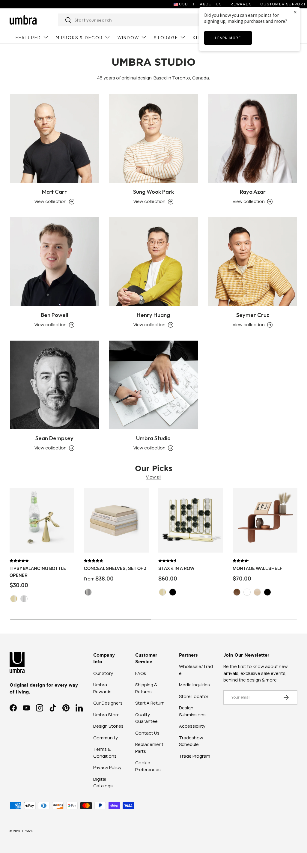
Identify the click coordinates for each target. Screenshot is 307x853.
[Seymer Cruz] (252, 261)
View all (153, 477)
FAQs (140, 673)
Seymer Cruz (252, 314)
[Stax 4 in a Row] (190, 520)
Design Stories (108, 726)
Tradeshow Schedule (191, 741)
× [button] (295, 12)
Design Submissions (192, 711)
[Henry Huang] (153, 261)
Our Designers (108, 703)
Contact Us (147, 733)
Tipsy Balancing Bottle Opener (38, 571)
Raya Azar (253, 191)
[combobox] (143, 19)
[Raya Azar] (252, 138)
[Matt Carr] (54, 138)
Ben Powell (54, 314)
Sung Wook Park (153, 191)
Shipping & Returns (146, 688)
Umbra (27, 831)
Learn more (228, 37)
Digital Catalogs (103, 782)
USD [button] (183, 4)
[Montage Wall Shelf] (265, 520)
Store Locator (193, 696)
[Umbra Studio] (153, 385)
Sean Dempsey (54, 438)
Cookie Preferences (148, 766)
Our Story (103, 673)
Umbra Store (106, 714)
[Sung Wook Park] (153, 138)
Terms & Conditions (105, 752)
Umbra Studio (153, 438)
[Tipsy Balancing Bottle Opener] (42, 520)
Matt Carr (54, 191)
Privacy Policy (107, 767)
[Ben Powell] (54, 261)
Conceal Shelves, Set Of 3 (115, 568)
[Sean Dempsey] (54, 385)
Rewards (241, 4)
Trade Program (194, 756)
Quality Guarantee (146, 718)
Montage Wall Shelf (257, 568)
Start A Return (150, 703)
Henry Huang (153, 314)
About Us (211, 4)
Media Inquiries (194, 685)
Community (105, 738)
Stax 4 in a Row (176, 568)
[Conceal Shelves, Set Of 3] (116, 520)
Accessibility (192, 726)
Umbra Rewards (102, 688)
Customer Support (283, 4)
